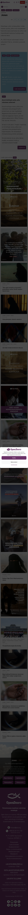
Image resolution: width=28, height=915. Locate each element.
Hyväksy (14, 458)
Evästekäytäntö (14, 464)
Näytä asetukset (14, 462)
